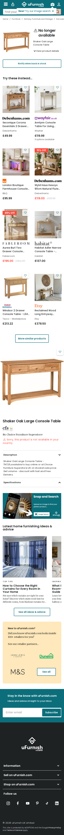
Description (10, 454)
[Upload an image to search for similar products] (52, 4)
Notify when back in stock (32, 63)
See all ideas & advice (32, 612)
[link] (16, 99)
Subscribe (51, 712)
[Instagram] (8, 803)
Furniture (16, 19)
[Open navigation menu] (6, 4)
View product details (47, 51)
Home (5, 19)
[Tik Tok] (47, 803)
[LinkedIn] (56, 803)
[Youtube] (27, 803)
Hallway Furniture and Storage (38, 19)
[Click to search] (57, 11)
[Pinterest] (37, 803)
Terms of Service (14, 830)
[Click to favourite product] (25, 87)
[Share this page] (12, 4)
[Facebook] (18, 803)
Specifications (12, 482)
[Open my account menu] (58, 4)
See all (46, 671)
